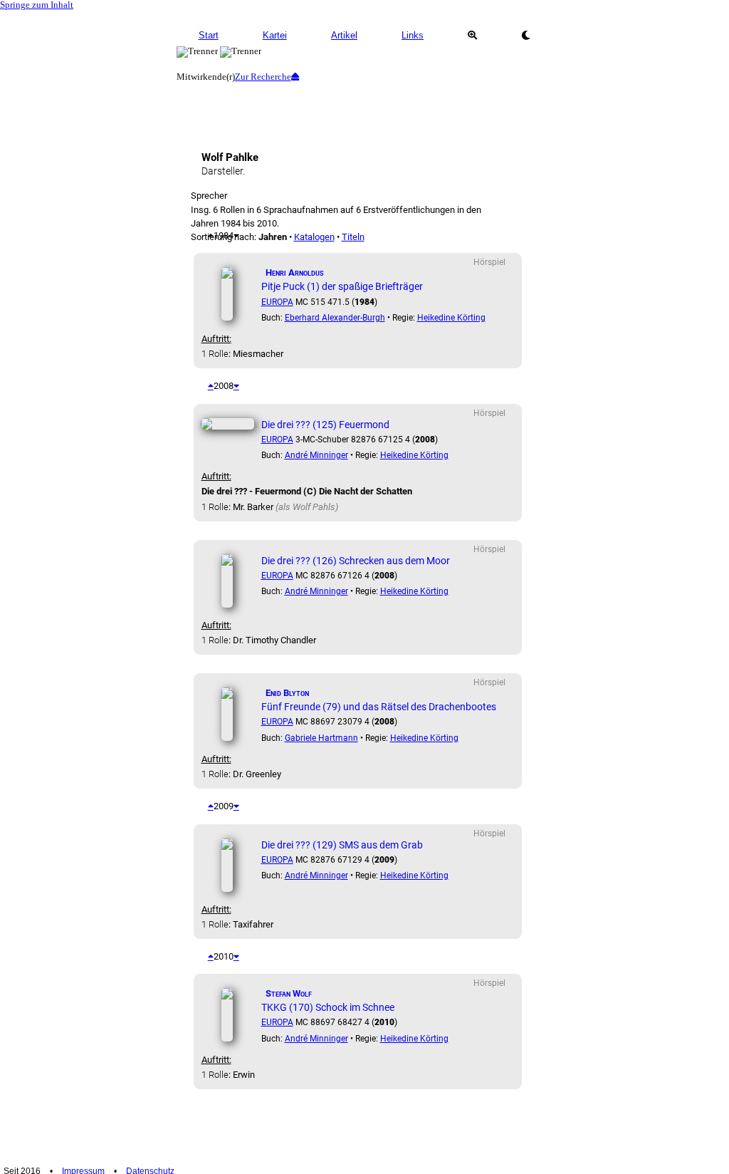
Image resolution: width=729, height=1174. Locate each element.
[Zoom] (472, 35)
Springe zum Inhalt (36, 5)
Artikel (344, 35)
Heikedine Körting (451, 318)
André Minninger (316, 455)
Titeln (353, 237)
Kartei (275, 35)
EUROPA (277, 302)
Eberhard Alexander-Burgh (335, 318)
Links (413, 35)
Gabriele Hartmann (321, 738)
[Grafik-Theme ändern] (525, 35)
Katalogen (314, 237)
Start (209, 35)
